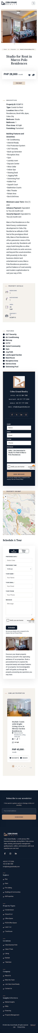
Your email (10, 582)
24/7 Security (11, 334)
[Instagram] (10, 853)
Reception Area (12, 361)
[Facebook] (5, 853)
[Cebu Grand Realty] (9, 3)
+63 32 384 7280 (22, 395)
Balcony (9, 340)
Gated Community (13, 346)
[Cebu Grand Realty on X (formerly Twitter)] (17, 415)
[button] (33, 3)
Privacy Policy (19, 479)
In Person (13, 551)
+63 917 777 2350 (23, 399)
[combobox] (19, 569)
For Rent (19, 83)
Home (5, 49)
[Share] (33, 75)
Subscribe (19, 817)
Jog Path (9, 352)
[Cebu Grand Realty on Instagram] (26, 415)
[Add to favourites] (29, 75)
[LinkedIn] (16, 853)
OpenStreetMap (28, 534)
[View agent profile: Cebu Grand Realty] (19, 382)
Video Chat (24, 551)
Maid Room (10, 358)
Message (10, 447)
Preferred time (11, 565)
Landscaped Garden (14, 355)
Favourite (15, 758)
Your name (10, 574)
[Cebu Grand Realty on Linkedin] (21, 415)
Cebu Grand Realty (19, 391)
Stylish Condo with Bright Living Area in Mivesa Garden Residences (18, 726)
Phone (9, 439)
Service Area (11, 364)
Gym (7, 349)
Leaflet (23, 534)
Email (9, 432)
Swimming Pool (12, 367)
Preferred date (12, 556)
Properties (13, 49)
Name (9, 424)
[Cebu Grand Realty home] (11, 834)
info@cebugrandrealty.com (21, 407)
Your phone (10, 591)
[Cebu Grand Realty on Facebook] (12, 415)
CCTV (8, 343)
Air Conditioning (12, 337)
